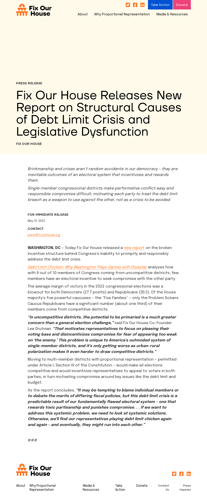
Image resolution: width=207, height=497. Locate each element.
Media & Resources (172, 14)
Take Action (160, 5)
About (83, 14)
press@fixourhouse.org (44, 235)
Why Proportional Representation (122, 14)
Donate (182, 5)
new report (134, 248)
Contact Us (163, 487)
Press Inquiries (185, 487)
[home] (34, 10)
